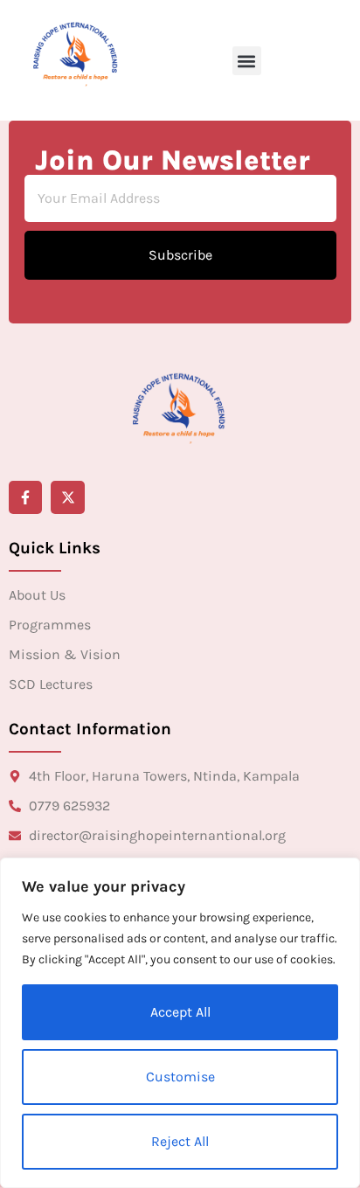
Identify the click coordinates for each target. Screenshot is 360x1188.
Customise (180, 1076)
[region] (180, 1023)
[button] (246, 60)
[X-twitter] (67, 497)
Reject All (180, 1141)
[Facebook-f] (25, 497)
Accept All (180, 1012)
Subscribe (180, 255)
